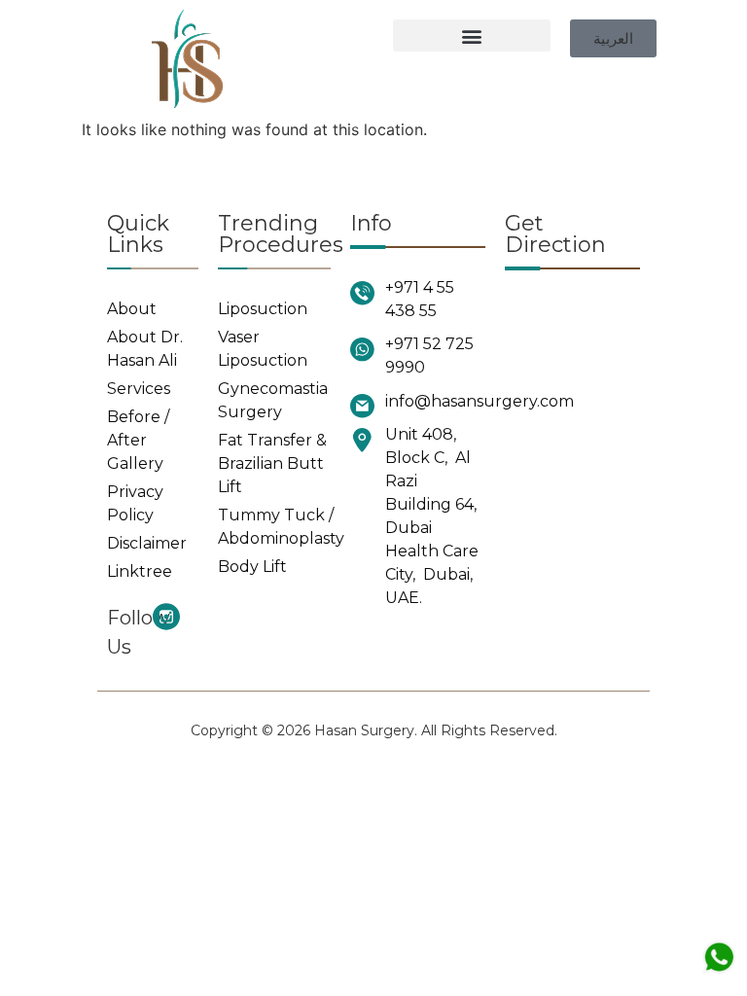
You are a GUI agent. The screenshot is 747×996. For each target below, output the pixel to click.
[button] (472, 35)
